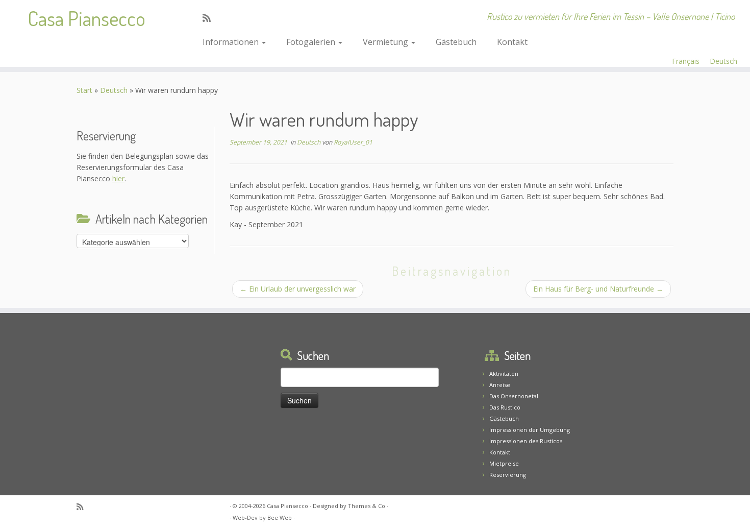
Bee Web (279, 517)
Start (84, 90)
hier (118, 178)
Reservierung (507, 474)
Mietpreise (504, 463)
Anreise (499, 385)
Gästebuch (456, 41)
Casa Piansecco (86, 18)
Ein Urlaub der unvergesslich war (298, 289)
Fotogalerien (311, 41)
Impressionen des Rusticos (525, 441)
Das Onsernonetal (513, 396)
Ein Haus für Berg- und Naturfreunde (598, 289)
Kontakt (512, 41)
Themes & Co (366, 506)
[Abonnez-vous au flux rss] (210, 18)
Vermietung (386, 41)
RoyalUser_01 (353, 142)
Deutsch (723, 61)
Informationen (232, 41)
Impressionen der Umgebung (529, 429)
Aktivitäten (503, 373)
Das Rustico (504, 407)
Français (685, 61)
